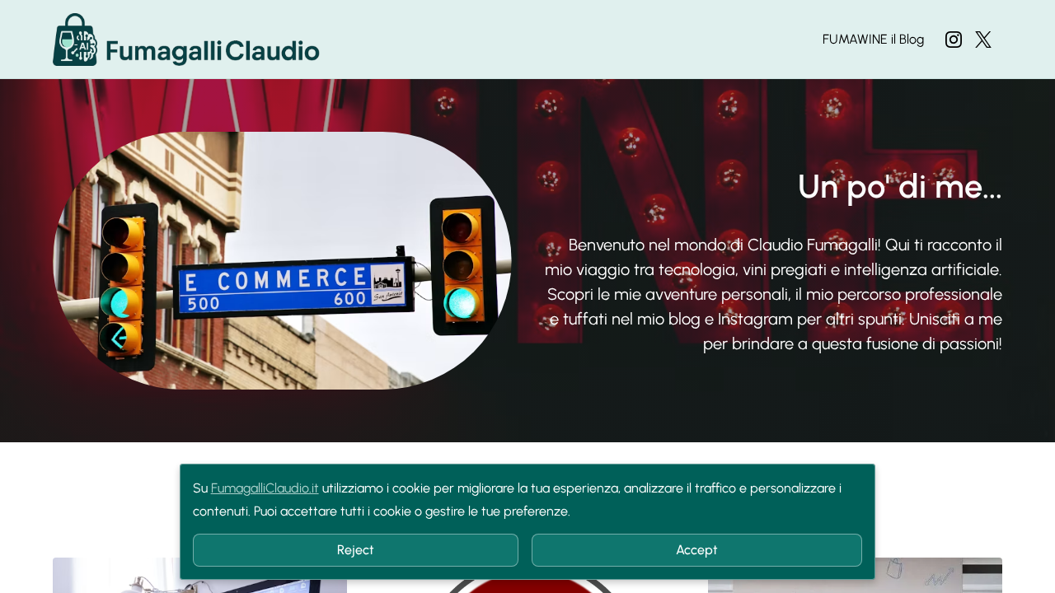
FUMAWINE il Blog (873, 39)
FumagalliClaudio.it (265, 488)
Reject (355, 550)
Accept (697, 550)
